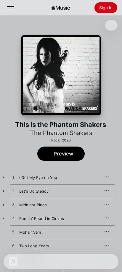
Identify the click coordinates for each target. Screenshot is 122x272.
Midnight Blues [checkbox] (33, 204)
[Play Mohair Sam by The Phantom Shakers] (13, 232)
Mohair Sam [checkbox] (30, 232)
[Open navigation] (10, 7)
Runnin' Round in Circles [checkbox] (41, 218)
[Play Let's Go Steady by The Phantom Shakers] (13, 191)
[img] (61, 7)
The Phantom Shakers (61, 132)
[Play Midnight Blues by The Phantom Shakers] (13, 204)
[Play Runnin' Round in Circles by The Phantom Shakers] (13, 218)
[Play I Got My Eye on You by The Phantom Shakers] (13, 177)
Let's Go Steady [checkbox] (34, 191)
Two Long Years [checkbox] (34, 245)
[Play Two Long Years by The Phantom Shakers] (13, 246)
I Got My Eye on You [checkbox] (38, 177)
